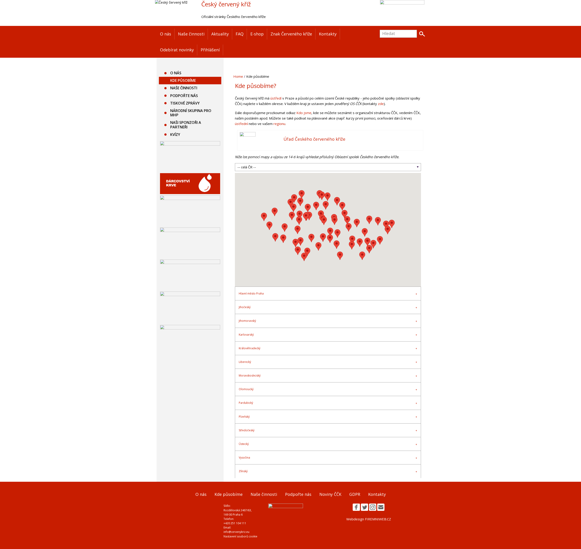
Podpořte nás (184, 95)
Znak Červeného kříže (291, 34)
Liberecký (245, 362)
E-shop (257, 34)
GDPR (354, 494)
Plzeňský (244, 417)
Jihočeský (245, 307)
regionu (279, 123)
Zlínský (243, 471)
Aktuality (220, 34)
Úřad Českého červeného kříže (314, 139)
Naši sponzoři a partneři (185, 124)
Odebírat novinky (177, 49)
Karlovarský (246, 335)
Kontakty (328, 34)
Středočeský (246, 430)
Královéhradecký (249, 348)
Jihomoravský (247, 321)
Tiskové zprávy (185, 103)
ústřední (241, 123)
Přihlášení (210, 49)
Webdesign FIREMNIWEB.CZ (368, 519)
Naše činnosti (191, 34)
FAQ (240, 34)
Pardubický (246, 403)
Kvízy (175, 134)
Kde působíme (183, 80)
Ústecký (244, 444)
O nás (165, 34)
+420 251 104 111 (235, 523)
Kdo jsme (303, 112)
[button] (299, 220)
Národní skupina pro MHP (190, 112)
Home (238, 76)
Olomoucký (246, 389)
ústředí (275, 98)
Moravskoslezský (250, 375)
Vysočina (244, 457)
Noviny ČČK (330, 494)
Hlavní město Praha (251, 293)
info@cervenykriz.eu (236, 532)
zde (381, 103)
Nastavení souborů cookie (240, 536)
